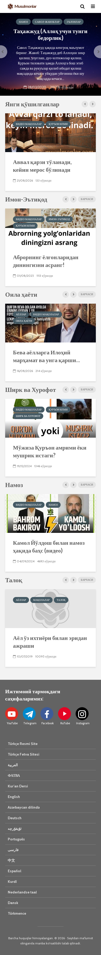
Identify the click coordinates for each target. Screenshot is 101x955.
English (14, 796)
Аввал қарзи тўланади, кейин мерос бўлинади (42, 165)
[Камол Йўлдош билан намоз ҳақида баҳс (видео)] (50, 513)
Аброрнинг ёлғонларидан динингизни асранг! (45, 260)
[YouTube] (11, 713)
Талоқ (61, 600)
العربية (13, 765)
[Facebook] (46, 713)
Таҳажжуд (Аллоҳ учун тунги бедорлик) (50, 34)
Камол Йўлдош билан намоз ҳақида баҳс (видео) (49, 546)
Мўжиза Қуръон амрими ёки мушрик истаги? (49, 451)
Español (14, 871)
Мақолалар (41, 600)
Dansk (13, 902)
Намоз (23, 22)
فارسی (13, 849)
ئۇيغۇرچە (14, 828)
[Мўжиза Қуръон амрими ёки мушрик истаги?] (50, 417)
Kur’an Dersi (18, 786)
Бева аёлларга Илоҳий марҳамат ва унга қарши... (46, 356)
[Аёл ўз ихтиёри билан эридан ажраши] (50, 608)
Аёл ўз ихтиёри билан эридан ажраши (50, 641)
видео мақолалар (29, 124)
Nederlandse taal (22, 892)
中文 (11, 860)
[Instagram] (82, 713)
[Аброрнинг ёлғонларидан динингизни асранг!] (50, 227)
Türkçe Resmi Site (23, 743)
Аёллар (21, 314)
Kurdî (12, 881)
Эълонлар (74, 22)
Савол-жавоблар (47, 22)
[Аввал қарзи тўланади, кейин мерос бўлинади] (50, 132)
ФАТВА (14, 775)
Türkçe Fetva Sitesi (23, 754)
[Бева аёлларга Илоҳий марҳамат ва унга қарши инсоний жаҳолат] (50, 322)
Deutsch (14, 818)
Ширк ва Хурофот (28, 416)
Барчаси (87, 199)
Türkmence (17, 913)
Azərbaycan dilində (24, 807)
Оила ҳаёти (24, 321)
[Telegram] (29, 713)
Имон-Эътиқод (59, 219)
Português (16, 839)
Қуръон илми (58, 124)
